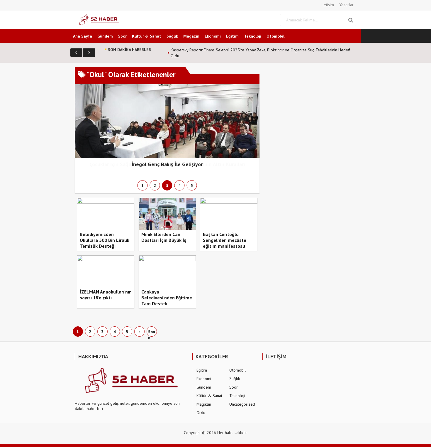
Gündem (105, 36)
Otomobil (275, 36)
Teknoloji (252, 36)
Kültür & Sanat (146, 36)
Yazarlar (346, 4)
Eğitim (232, 36)
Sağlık (172, 36)
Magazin (191, 36)
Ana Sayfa (82, 36)
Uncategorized (242, 404)
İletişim (327, 4)
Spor (122, 36)
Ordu (200, 412)
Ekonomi (213, 36)
